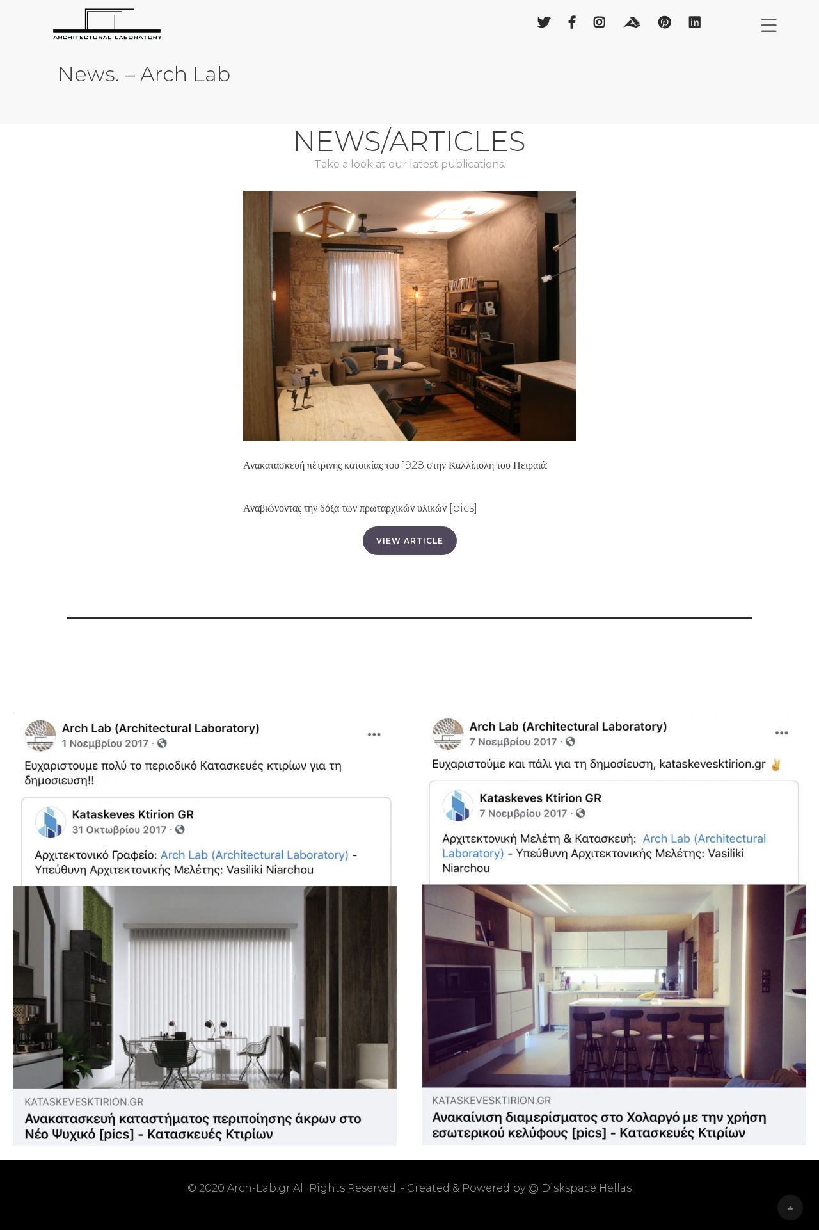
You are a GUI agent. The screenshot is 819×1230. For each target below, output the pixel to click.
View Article (409, 541)
